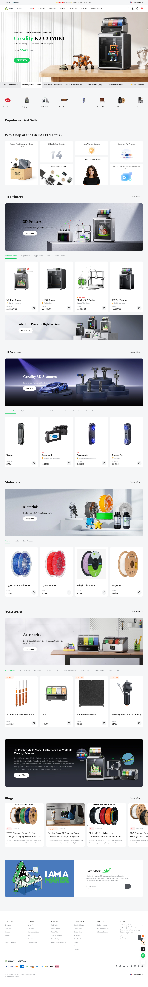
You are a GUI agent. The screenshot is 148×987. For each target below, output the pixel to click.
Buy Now (29, 388)
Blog (29, 935)
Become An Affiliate (33, 932)
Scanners (7, 935)
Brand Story (31, 939)
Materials (63, 8)
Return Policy (54, 932)
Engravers (84, 8)
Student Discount (102, 925)
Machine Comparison (10, 942)
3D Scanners (53, 8)
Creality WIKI (78, 928)
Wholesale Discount (102, 932)
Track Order (54, 925)
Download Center (79, 925)
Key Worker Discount (103, 928)
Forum (76, 942)
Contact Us (31, 928)
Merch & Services (96, 8)
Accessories (73, 8)
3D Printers (41, 8)
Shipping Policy (55, 928)
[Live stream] (142, 8)
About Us (30, 925)
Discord (76, 946)
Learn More (135, 197)
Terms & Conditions (56, 935)
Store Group (77, 935)
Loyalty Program (32, 942)
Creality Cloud (78, 932)
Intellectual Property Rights (58, 942)
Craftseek (76, 949)
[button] (136, 2)
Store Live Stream (79, 939)
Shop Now (30, 233)
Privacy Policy (55, 939)
